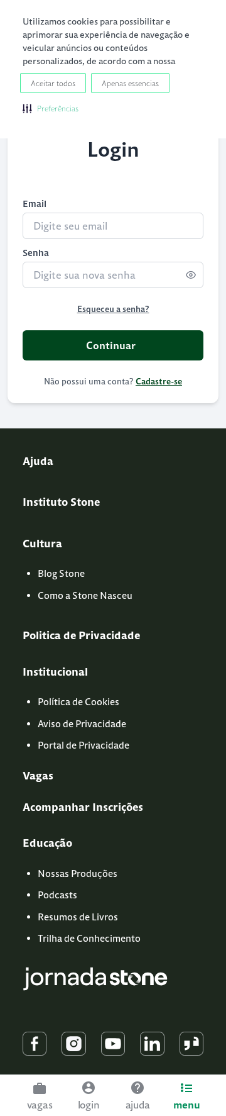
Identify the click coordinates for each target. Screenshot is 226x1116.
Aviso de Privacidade (82, 724)
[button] (50, 108)
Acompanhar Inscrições (83, 807)
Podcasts (57, 895)
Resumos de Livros (78, 917)
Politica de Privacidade (81, 635)
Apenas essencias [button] (130, 83)
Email (34, 203)
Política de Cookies (78, 702)
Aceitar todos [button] (53, 83)
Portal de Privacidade (83, 745)
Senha (36, 253)
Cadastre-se (159, 381)
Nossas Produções (77, 873)
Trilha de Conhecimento (89, 938)
